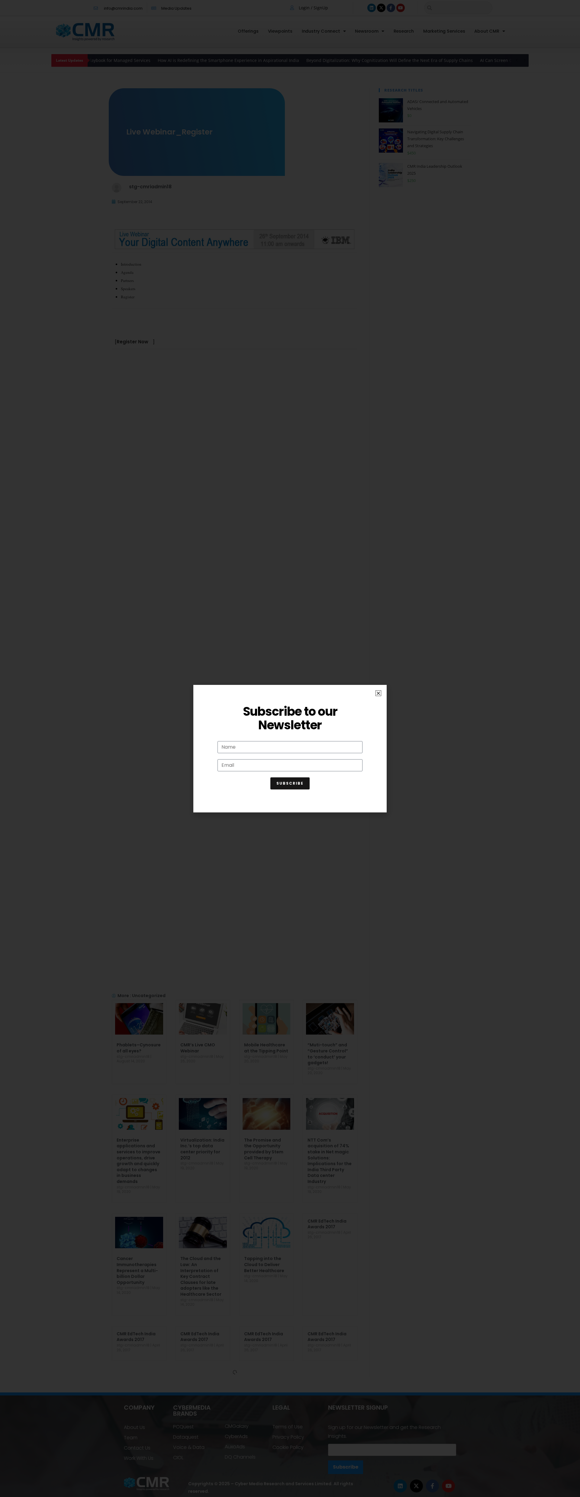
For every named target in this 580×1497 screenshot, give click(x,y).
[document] (290, 748)
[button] (378, 693)
